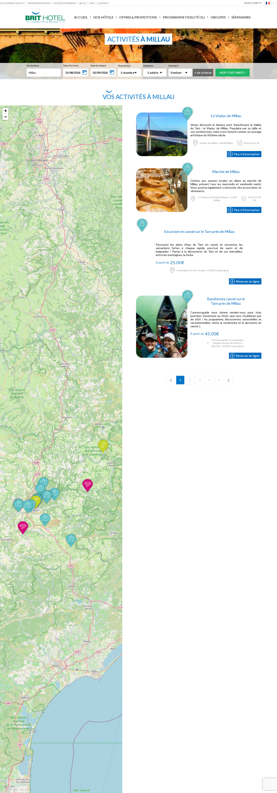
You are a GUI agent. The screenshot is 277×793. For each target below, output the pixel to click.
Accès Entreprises (64, 3)
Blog (82, 3)
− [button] (5, 116)
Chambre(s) (124, 65)
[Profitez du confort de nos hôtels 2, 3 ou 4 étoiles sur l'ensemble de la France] (161, 114)
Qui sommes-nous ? (12, 3)
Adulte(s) (148, 65)
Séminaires (241, 17)
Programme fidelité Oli (184, 17)
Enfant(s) (173, 65)
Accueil (81, 17)
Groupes (218, 17)
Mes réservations (39, 3)
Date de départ (98, 65)
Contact (103, 3)
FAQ (92, 3)
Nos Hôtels (103, 17)
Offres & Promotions (138, 17)
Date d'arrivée (70, 65)
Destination (33, 65)
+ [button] (5, 110)
